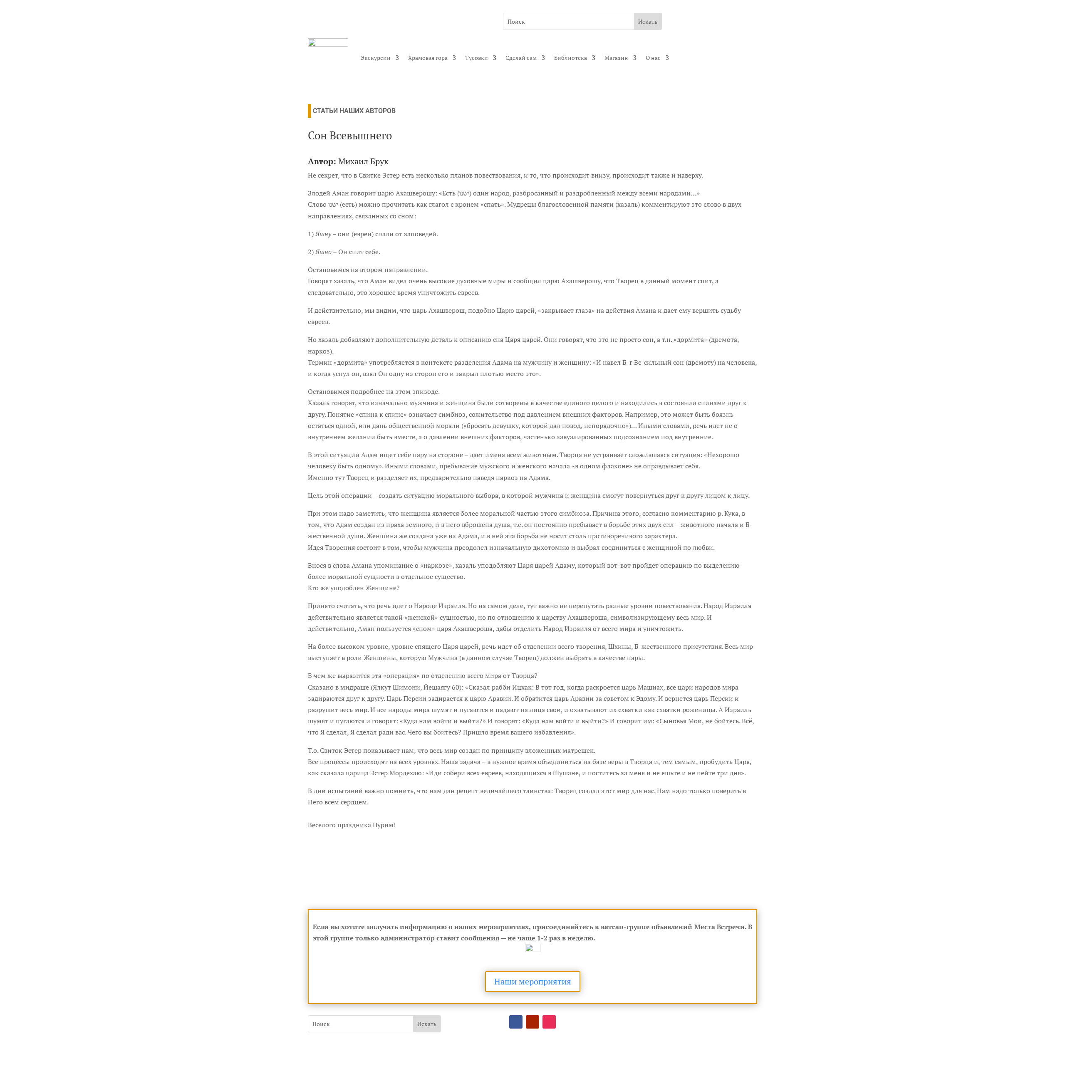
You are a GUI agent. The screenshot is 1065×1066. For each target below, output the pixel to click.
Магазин (616, 58)
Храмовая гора (428, 58)
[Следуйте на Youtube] (532, 1022)
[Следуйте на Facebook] (516, 1022)
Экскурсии (376, 58)
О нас (653, 58)
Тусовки (476, 58)
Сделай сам (521, 58)
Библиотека (570, 58)
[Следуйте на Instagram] (549, 1022)
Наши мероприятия (532, 981)
